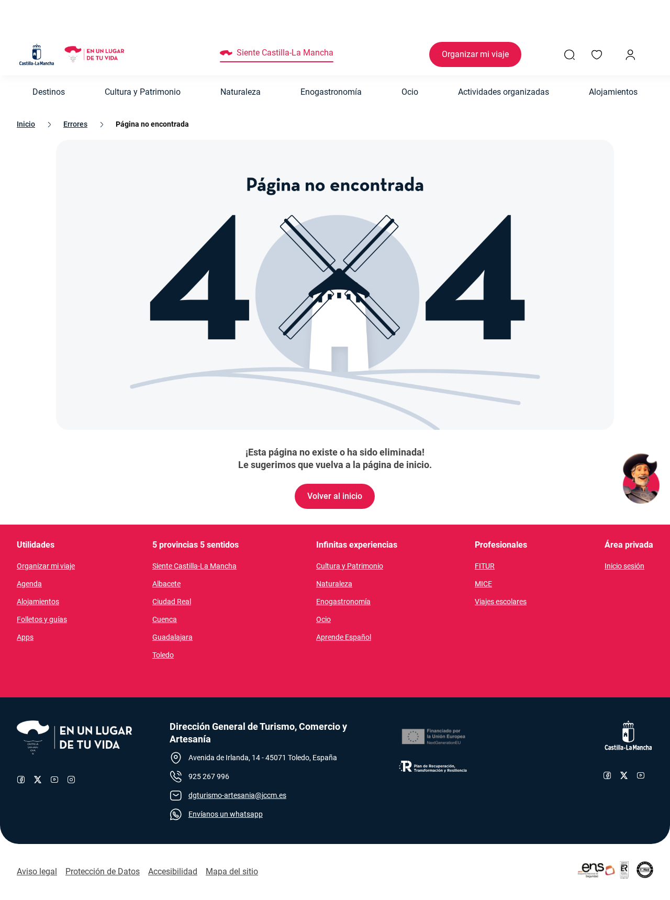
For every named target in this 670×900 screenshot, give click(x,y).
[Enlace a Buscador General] (569, 54)
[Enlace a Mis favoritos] (596, 54)
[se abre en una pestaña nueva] (433, 737)
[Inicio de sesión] (630, 54)
